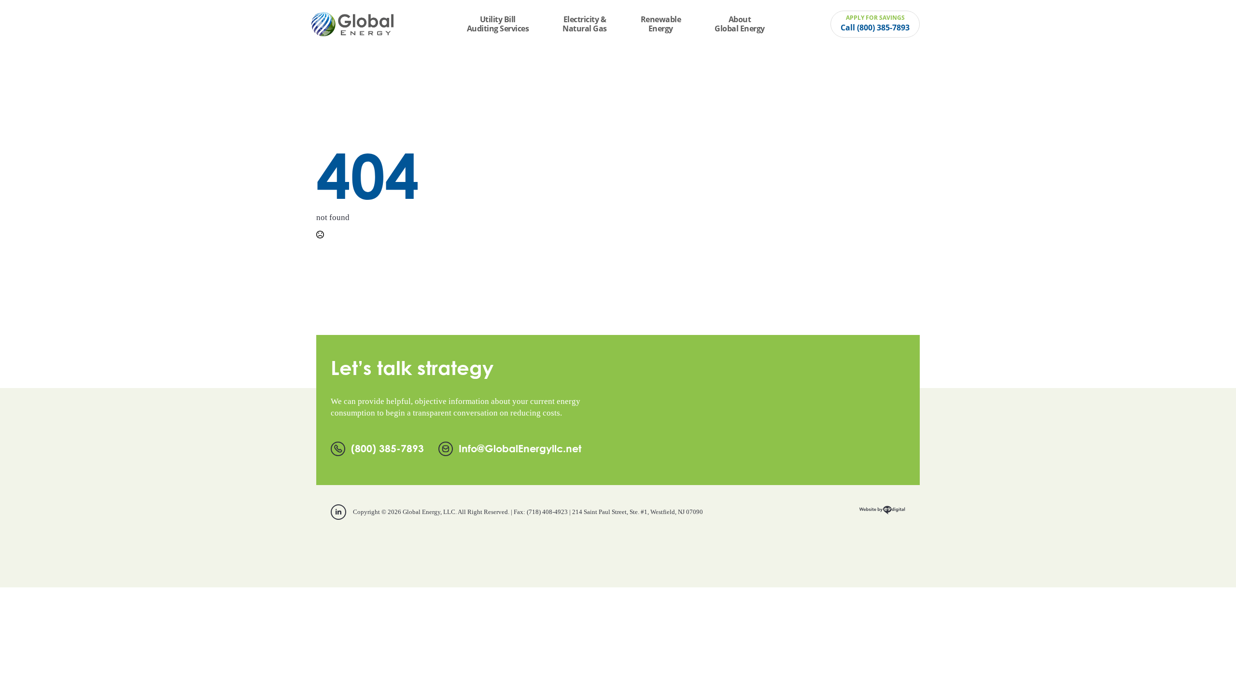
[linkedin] (338, 512)
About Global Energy (740, 24)
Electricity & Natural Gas (584, 24)
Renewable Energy (661, 24)
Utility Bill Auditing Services (498, 24)
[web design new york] (882, 513)
